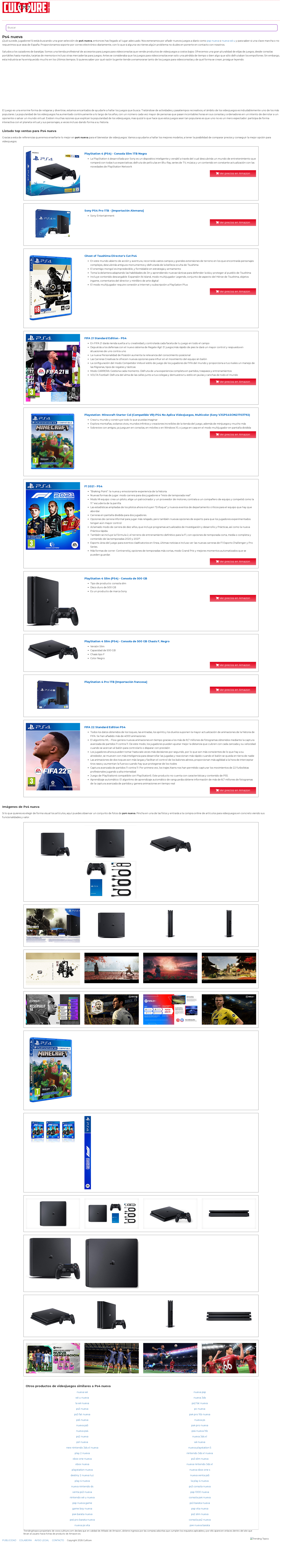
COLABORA (25, 1540)
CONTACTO (58, 1540)
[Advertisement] (141, 84)
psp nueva (213, 40)
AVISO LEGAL (42, 1540)
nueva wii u (228, 40)
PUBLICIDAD (9, 1540)
